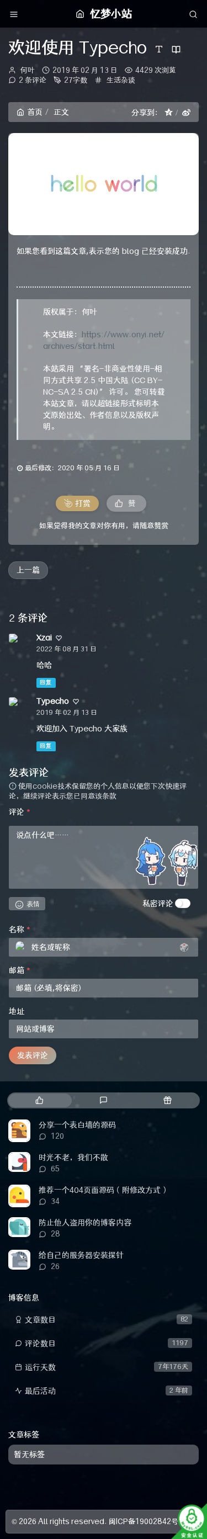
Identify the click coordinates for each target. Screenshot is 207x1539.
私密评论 (157, 904)
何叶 (27, 70)
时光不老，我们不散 (73, 1158)
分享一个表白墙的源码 (77, 1125)
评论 (19, 812)
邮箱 (19, 970)
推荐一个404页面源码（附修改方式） (103, 1190)
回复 (46, 682)
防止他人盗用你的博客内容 (85, 1223)
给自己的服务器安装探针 (81, 1255)
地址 (16, 1011)
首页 (35, 112)
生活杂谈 (121, 80)
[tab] (39, 1100)
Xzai (44, 638)
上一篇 (28, 570)
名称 (19, 930)
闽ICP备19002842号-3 (148, 1521)
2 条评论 (32, 80)
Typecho (52, 701)
